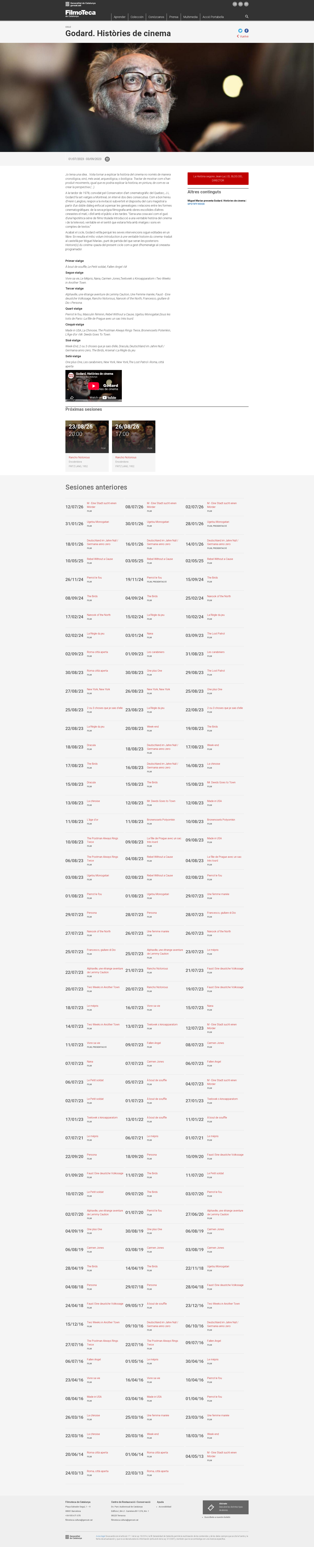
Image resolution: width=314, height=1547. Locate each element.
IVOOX (201, 204)
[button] (119, 17)
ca (235, 3)
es (240, 3)
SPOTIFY (192, 204)
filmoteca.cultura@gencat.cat (79, 1520)
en (246, 3)
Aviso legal (100, 1536)
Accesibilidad (165, 1507)
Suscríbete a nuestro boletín (217, 1517)
